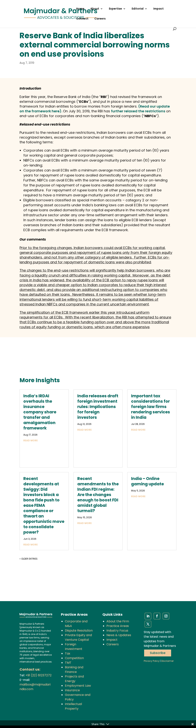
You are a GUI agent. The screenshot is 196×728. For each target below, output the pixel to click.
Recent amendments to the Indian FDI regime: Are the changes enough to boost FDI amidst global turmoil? (98, 494)
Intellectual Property (73, 706)
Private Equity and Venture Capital (78, 637)
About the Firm (117, 621)
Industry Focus (117, 630)
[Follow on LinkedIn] (148, 616)
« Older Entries (29, 558)
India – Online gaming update (147, 481)
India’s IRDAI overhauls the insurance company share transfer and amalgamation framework (39, 412)
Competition (74, 658)
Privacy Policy (151, 661)
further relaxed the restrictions (138, 111)
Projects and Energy (74, 678)
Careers (100, 18)
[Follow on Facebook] (157, 616)
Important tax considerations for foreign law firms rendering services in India (150, 406)
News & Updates (118, 635)
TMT (68, 662)
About (94, 9)
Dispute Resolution (79, 630)
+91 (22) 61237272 (38, 675)
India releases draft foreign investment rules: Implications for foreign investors (97, 406)
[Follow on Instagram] (166, 616)
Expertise (115, 9)
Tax (67, 653)
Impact (158, 9)
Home (80, 9)
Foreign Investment (73, 646)
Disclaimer (167, 661)
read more (30, 440)
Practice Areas (117, 626)
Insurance (72, 690)
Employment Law (78, 685)
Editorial (138, 9)
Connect (82, 18)
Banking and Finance (74, 669)
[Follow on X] (148, 624)
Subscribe (157, 653)
